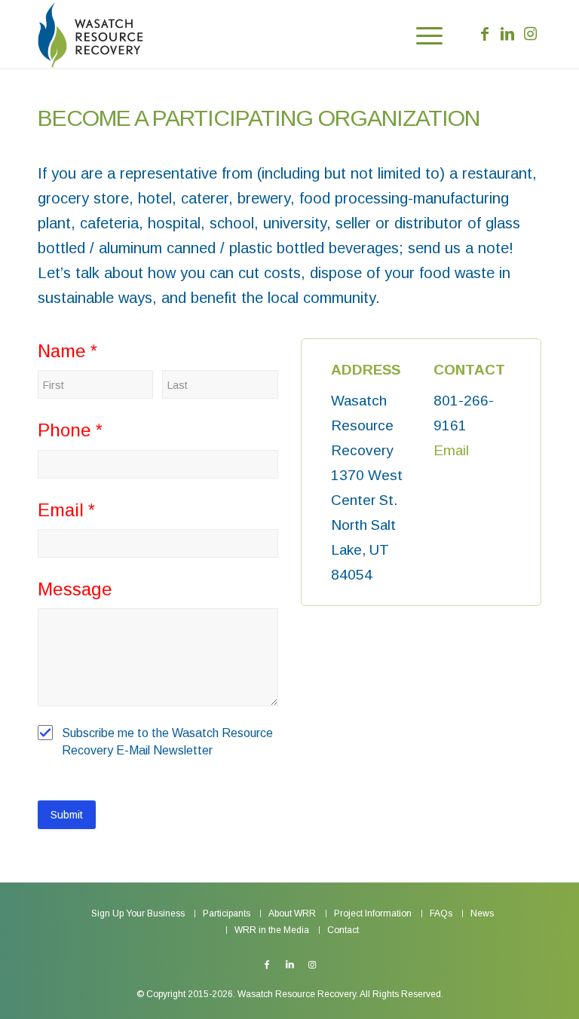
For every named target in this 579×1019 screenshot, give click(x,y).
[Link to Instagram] (530, 34)
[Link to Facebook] (484, 34)
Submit (67, 815)
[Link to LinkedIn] (507, 34)
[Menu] (422, 34)
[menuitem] (422, 34)
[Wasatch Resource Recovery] (90, 34)
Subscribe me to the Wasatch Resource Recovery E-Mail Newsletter (167, 742)
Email (451, 450)
